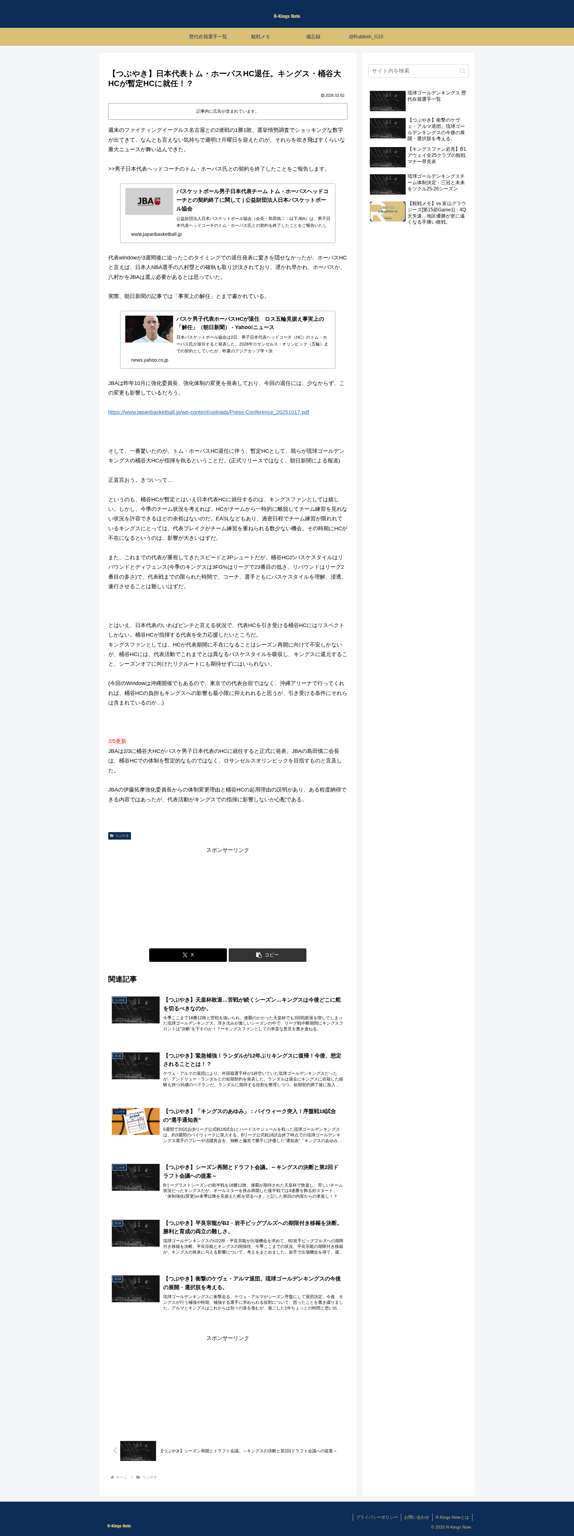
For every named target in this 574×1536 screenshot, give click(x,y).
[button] (267, 955)
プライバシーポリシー (377, 1517)
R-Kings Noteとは (452, 1517)
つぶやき (122, 836)
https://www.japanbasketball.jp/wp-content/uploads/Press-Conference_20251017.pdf (208, 412)
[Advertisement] (227, 897)
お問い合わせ (416, 1517)
